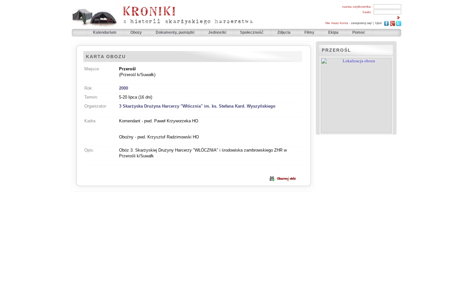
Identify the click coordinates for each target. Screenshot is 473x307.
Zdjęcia (284, 32)
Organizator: (95, 106)
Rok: (88, 88)
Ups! (378, 23)
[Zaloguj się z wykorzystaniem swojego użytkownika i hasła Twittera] (398, 23)
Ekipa (333, 32)
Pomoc (358, 32)
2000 (123, 88)
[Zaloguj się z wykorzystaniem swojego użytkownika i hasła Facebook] (386, 23)
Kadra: (90, 120)
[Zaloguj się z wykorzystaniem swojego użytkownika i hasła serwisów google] (392, 23)
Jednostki (217, 32)
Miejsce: (92, 68)
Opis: (89, 150)
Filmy (309, 32)
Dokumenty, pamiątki (175, 32)
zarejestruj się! (361, 23)
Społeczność (252, 32)
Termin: (91, 97)
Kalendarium (105, 32)
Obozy (136, 32)
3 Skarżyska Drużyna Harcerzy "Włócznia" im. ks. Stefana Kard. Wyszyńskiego (197, 106)
